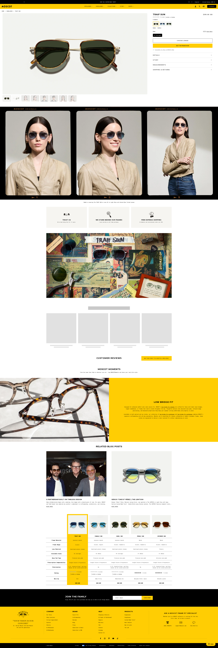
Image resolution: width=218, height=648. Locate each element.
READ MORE (49, 506)
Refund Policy (121, 645)
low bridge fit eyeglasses (167, 414)
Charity (48, 625)
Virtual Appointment (52, 620)
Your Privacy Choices (90, 645)
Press (74, 625)
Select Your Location (144, 645)
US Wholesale (50, 630)
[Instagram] (105, 638)
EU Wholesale (50, 627)
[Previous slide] (24, 1)
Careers (101, 627)
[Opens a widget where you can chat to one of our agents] (210, 644)
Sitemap (101, 630)
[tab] (7, 98)
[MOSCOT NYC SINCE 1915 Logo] (7, 6)
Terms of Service (132, 645)
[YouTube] (113, 638)
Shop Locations (50, 617)
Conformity (111, 645)
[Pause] (189, 2)
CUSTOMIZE (211, 6)
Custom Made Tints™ (130, 620)
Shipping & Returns (104, 614)
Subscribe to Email (78, 627)
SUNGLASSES (10, 11)
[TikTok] (117, 638)
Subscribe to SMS (77, 630)
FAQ (99, 625)
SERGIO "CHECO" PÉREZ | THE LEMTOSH (127, 499)
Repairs (101, 620)
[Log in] (195, 6)
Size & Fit (76, 614)
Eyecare (48, 622)
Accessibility (102, 645)
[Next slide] (191, 1)
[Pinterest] (109, 638)
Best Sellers (128, 622)
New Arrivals (128, 625)
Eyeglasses (128, 614)
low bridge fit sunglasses (185, 414)
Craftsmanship (76, 617)
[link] (159, 17)
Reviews (75, 620)
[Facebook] (100, 638)
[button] (199, 6)
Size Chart (209, 31)
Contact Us (101, 632)
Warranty (101, 622)
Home (3, 11)
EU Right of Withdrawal (105, 617)
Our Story (49, 614)
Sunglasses (128, 617)
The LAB (127, 627)
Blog (74, 622)
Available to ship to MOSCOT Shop (164, 49)
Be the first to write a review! (156, 358)
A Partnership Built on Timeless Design (64, 499)
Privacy (77, 645)
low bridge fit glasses (168, 407)
